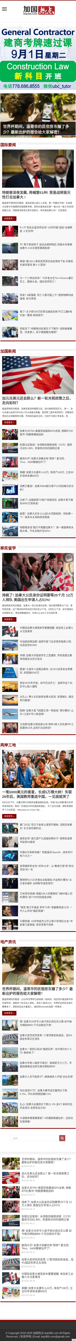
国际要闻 (8, 145)
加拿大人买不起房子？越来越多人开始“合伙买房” (47, 1076)
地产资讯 (8, 942)
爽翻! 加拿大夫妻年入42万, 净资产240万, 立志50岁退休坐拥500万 (47, 1290)
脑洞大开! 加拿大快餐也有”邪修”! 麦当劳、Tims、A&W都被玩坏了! (46, 1247)
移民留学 (8, 548)
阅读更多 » (9, 218)
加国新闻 (8, 351)
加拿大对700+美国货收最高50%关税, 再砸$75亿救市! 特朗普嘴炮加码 (46, 1189)
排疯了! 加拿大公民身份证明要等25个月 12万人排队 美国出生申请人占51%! (47, 1204)
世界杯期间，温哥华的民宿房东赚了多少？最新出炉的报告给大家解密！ (47, 1161)
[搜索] (62, 1138)
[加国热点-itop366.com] (38, 9)
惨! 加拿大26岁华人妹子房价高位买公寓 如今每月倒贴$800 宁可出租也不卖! (47, 1232)
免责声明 (25, 1336)
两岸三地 (8, 745)
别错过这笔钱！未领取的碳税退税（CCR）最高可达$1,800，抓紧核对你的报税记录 (47, 1218)
